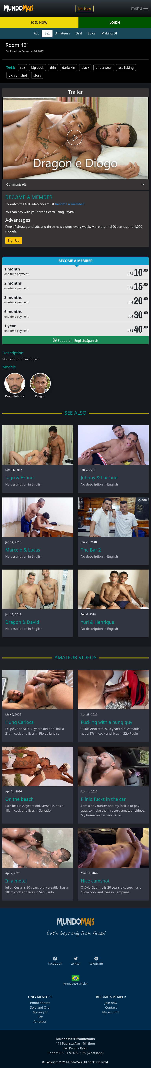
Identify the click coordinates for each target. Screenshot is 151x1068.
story (37, 75)
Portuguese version (75, 983)
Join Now (84, 8)
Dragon (40, 396)
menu (137, 8)
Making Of (109, 33)
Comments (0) (16, 184)
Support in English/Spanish (77, 340)
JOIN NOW (39, 22)
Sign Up (13, 240)
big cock (37, 67)
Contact (111, 1007)
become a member (69, 204)
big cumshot (17, 75)
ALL (36, 33)
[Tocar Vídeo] (75, 138)
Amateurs (62, 33)
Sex (47, 33)
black (85, 67)
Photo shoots (40, 1003)
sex (22, 67)
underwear (104, 67)
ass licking (126, 67)
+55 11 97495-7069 (72, 1053)
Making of (40, 1012)
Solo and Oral (40, 1007)
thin (53, 67)
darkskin (68, 67)
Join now (111, 1003)
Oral (79, 33)
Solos (92, 33)
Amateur (40, 1021)
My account (111, 1012)
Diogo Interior (14, 396)
